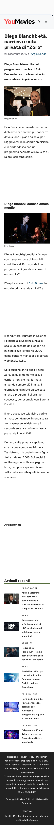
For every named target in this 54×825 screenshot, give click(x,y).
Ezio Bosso (36, 283)
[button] (38, 21)
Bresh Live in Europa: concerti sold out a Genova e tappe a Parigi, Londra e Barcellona (32, 679)
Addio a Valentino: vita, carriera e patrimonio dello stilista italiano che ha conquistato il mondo (33, 600)
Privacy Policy (27, 757)
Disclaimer (41, 757)
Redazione (12, 757)
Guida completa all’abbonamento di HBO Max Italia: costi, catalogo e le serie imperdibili (32, 628)
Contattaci (27, 803)
